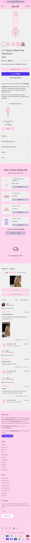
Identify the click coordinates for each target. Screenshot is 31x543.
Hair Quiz (4, 457)
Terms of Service (6, 483)
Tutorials (4, 467)
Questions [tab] (12, 269)
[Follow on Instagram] (6, 528)
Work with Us (5, 469)
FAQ (3, 452)
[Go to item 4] (18, 44)
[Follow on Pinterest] (10, 528)
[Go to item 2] (8, 44)
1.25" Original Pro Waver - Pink (8, 122)
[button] (15, 281)
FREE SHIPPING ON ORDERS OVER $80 (15, 1)
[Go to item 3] (13, 44)
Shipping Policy (5, 485)
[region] (15, 118)
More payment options (15, 77)
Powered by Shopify (21, 532)
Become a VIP (5, 447)
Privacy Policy (5, 480)
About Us (4, 444)
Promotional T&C (6, 490)
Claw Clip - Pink (16, 206)
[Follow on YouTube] (14, 528)
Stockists (4, 464)
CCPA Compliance (6, 488)
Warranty (4, 495)
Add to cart (15, 69)
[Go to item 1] (4, 44)
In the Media (5, 459)
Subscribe (7, 516)
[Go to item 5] (23, 44)
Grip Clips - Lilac (16, 218)
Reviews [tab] (5, 269)
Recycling (4, 493)
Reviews (4, 462)
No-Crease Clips (16, 193)
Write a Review (19, 295)
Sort (16, 300)
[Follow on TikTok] (18, 528)
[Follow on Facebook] (2, 528)
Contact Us (4, 449)
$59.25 (6, 124)
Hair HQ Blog (5, 454)
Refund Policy (5, 478)
